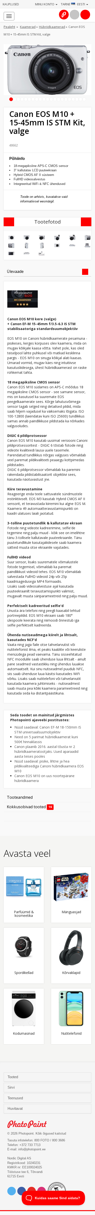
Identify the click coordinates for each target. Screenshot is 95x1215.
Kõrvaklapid (71, 973)
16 (66, 99)
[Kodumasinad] (23, 1008)
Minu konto (45, 4)
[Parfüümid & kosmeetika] (23, 887)
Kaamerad (28, 27)
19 (77, 99)
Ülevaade (15, 271)
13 (55, 99)
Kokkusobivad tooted (29, 806)
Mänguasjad (71, 912)
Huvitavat (16, 1109)
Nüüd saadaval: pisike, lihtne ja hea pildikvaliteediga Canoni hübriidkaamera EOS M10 (49, 766)
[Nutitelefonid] (71, 1008)
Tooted (13, 1077)
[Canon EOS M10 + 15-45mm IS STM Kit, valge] (11, 238)
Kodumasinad (24, 1034)
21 (84, 99)
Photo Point (29, 1124)
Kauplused (11, 4)
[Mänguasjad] (71, 887)
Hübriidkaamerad (52, 27)
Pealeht (9, 27)
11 (47, 99)
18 (73, 99)
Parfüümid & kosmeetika (24, 914)
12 (51, 99)
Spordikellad (23, 973)
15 (62, 99)
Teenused (16, 1098)
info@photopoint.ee (32, 1149)
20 (80, 99)
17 (69, 99)
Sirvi (12, 1087)
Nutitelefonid (71, 1034)
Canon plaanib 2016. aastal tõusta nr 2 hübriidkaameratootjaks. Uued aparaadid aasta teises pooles (46, 751)
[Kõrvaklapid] (71, 947)
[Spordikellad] (23, 947)
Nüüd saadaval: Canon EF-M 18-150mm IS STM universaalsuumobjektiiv (47, 729)
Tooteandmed (20, 797)
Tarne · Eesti (73, 4)
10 (44, 99)
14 (58, 99)
